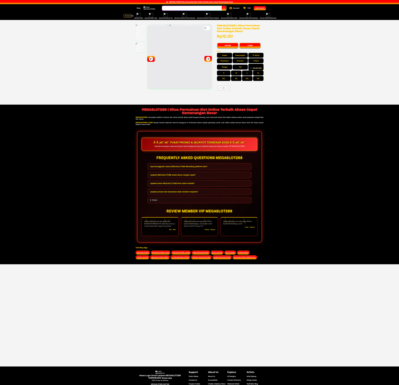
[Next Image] (208, 59)
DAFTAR (228, 45)
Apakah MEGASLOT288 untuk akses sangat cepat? (173, 175)
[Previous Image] (151, 59)
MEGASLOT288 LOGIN (144, 122)
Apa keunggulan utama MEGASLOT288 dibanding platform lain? (178, 166)
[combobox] (192, 8)
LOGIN (250, 45)
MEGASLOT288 (141, 117)
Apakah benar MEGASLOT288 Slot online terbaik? (172, 183)
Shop (139, 8)
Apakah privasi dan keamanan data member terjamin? (174, 192)
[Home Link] (150, 8)
